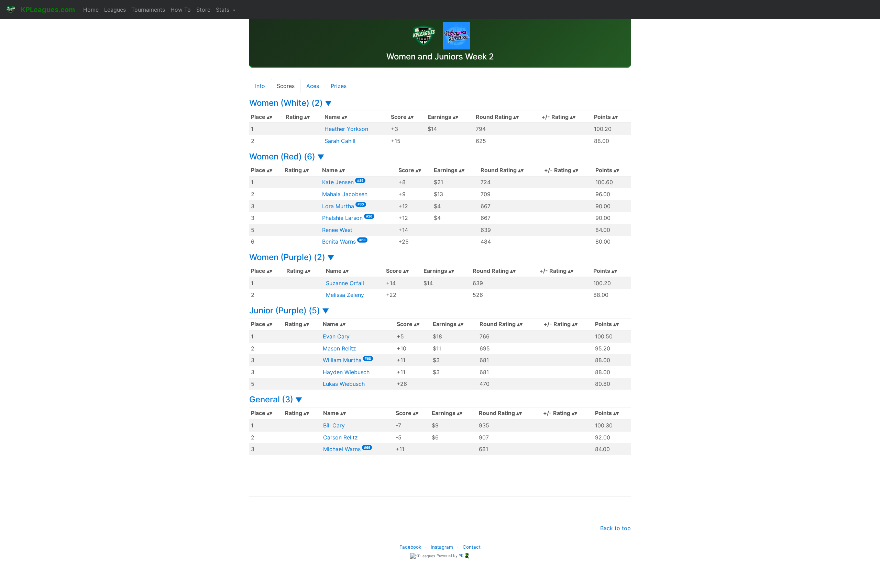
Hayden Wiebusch (346, 372)
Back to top (615, 528)
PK (461, 555)
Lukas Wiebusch (344, 383)
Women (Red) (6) (286, 156)
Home (91, 9)
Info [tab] (260, 85)
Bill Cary (334, 425)
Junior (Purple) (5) (289, 310)
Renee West (337, 229)
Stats (223, 9)
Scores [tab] (286, 85)
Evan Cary (336, 336)
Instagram (442, 547)
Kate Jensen (338, 182)
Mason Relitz (339, 348)
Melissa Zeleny (345, 294)
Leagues (115, 9)
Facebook (410, 547)
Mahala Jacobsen (344, 194)
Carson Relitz (340, 437)
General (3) (275, 399)
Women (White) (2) (290, 103)
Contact (472, 547)
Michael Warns (342, 449)
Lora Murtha (338, 206)
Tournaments (148, 9)
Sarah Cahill (339, 140)
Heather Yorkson (346, 128)
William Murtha (342, 360)
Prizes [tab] (338, 85)
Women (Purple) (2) (291, 257)
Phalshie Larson (342, 217)
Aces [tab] (312, 85)
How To (180, 9)
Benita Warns (339, 241)
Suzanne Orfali (345, 283)
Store (203, 9)
